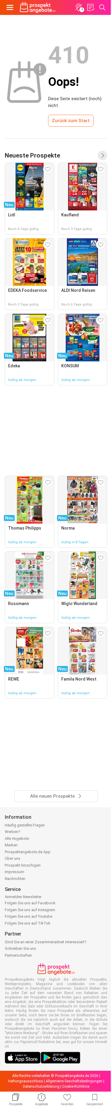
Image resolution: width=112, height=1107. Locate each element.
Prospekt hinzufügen (23, 865)
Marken (11, 845)
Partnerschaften (18, 955)
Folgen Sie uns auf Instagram (30, 910)
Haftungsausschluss (25, 1081)
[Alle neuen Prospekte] (102, 155)
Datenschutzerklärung (41, 1086)
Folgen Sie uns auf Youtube (28, 916)
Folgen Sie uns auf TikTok (27, 923)
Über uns (12, 858)
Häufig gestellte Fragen (25, 825)
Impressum (14, 872)
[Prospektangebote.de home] (38, 7)
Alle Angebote (17, 838)
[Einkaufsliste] (90, 7)
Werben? (12, 831)
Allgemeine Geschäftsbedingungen (74, 1081)
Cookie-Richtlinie (75, 1086)
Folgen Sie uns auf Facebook (30, 903)
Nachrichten (15, 878)
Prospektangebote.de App (27, 852)
